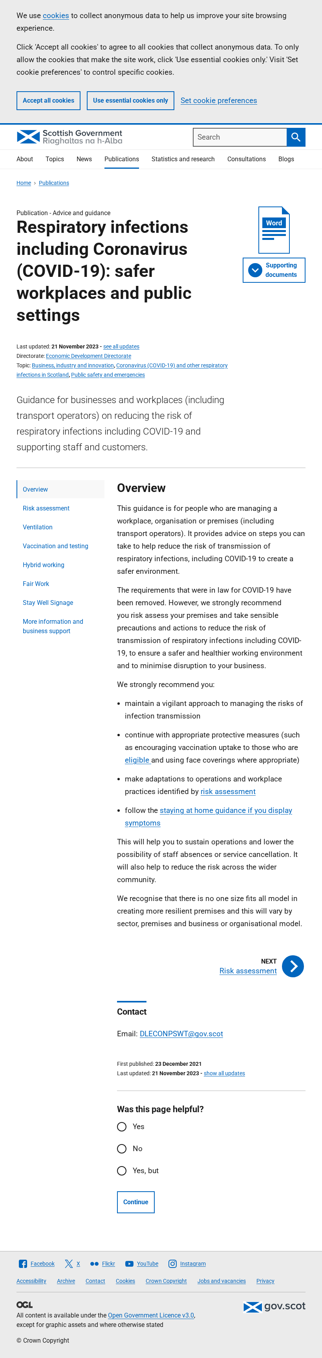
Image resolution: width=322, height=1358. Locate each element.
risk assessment (228, 791)
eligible (138, 760)
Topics (55, 159)
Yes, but (146, 1170)
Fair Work (36, 584)
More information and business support (53, 626)
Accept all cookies (48, 100)
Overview (35, 489)
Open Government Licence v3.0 (151, 1315)
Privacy (265, 1281)
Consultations (246, 159)
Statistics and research (183, 159)
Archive (66, 1281)
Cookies (125, 1281)
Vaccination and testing (55, 546)
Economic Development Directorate (88, 356)
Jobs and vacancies (222, 1281)
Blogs (286, 159)
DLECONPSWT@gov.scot (181, 1033)
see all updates (121, 346)
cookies (56, 15)
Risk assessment (46, 508)
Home (23, 183)
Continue (135, 1202)
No (138, 1148)
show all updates (224, 1073)
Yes (139, 1126)
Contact (95, 1281)
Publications (121, 159)
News (84, 159)
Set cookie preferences (219, 100)
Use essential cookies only (130, 100)
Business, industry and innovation (73, 365)
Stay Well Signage (48, 602)
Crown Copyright (166, 1281)
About (24, 159)
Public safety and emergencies (108, 375)
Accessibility (31, 1281)
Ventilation (38, 527)
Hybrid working (43, 565)
